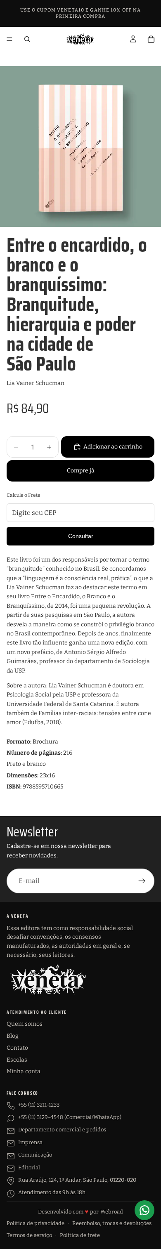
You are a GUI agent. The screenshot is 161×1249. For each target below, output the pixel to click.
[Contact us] (144, 1210)
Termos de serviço (29, 1235)
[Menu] (9, 39)
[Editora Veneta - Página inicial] (48, 979)
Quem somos (25, 1023)
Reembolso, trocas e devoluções (112, 1223)
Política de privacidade (35, 1223)
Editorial (29, 1167)
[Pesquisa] (27, 39)
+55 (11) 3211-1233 (38, 1105)
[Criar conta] (142, 881)
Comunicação (35, 1155)
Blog (13, 1035)
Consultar (80, 536)
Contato (17, 1047)
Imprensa (30, 1142)
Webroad (111, 1212)
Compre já (81, 470)
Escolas (17, 1059)
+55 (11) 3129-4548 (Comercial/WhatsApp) (69, 1117)
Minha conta (23, 1071)
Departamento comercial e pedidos (62, 1129)
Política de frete (80, 1235)
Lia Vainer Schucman (35, 383)
